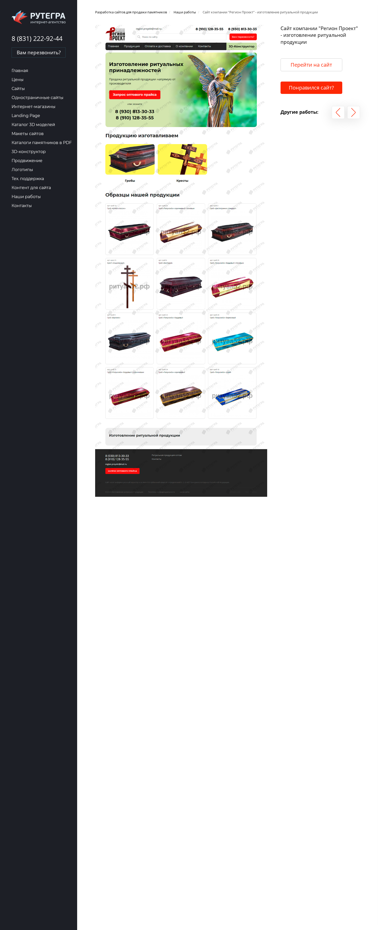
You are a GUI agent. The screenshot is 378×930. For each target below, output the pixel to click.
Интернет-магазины (34, 106)
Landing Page (26, 115)
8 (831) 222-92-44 (37, 38)
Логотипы (22, 169)
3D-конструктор (29, 151)
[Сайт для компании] (353, 112)
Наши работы (26, 196)
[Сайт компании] (338, 112)
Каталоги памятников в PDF (42, 142)
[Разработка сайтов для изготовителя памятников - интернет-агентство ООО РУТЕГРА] (39, 16)
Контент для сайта (31, 187)
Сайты (18, 88)
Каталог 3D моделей (33, 124)
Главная (20, 70)
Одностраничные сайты (38, 97)
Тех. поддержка (28, 178)
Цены (18, 79)
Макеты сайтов (28, 133)
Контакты (22, 205)
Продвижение (27, 160)
